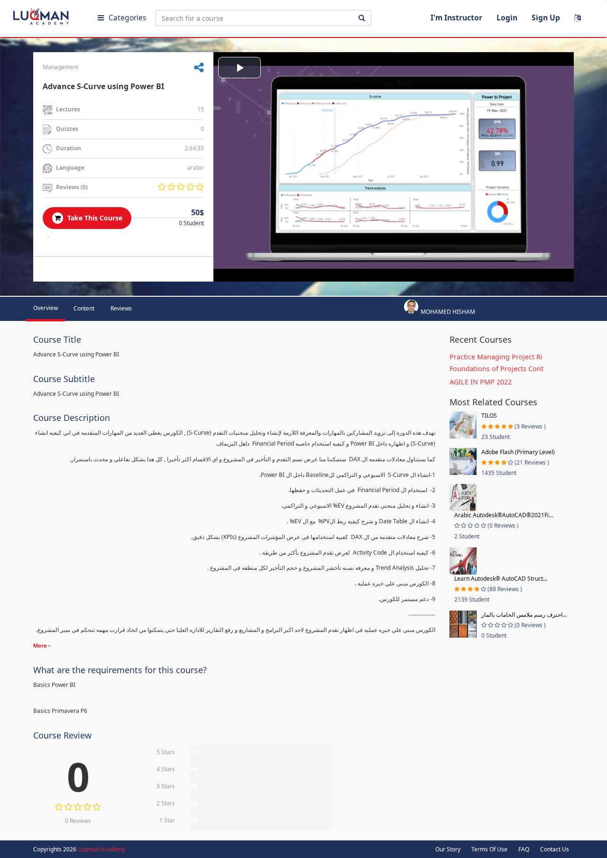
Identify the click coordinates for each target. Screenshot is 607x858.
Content (84, 308)
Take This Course (93, 217)
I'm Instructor (456, 17)
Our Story (447, 849)
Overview (45, 308)
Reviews (121, 308)
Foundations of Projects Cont (496, 368)
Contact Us (554, 849)
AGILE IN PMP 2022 (481, 381)
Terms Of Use (489, 849)
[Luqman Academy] (47, 14)
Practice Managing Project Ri (496, 356)
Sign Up (546, 17)
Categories (127, 17)
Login (507, 17)
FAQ (523, 849)
